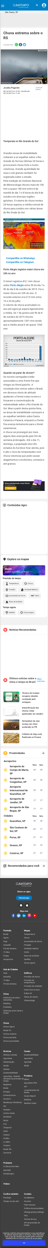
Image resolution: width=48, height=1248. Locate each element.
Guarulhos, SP (17, 821)
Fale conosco (29, 1205)
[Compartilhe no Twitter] (24, 45)
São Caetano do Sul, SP (18, 829)
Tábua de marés (31, 997)
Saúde (6, 1066)
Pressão (12, 590)
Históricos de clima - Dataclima (12, 999)
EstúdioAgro (8, 1174)
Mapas (27, 930)
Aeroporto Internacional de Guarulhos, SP (19, 790)
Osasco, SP (16, 845)
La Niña (6, 1142)
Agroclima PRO (30, 1083)
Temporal (7, 1128)
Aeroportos (8, 959)
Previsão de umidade (33, 986)
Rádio (26, 1066)
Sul (4, 1106)
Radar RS (7, 1149)
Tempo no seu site (11, 1201)
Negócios (7, 1084)
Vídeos (6, 1184)
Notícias (7, 1051)
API (25, 1087)
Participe (7, 1198)
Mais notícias (41, 680)
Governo (7, 1099)
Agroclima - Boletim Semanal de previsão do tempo (13, 1078)
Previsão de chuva (32, 977)
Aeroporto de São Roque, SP (19, 809)
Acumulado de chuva (33, 941)
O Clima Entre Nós (11, 1166)
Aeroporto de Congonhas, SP (18, 780)
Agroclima (7, 1058)
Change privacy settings (34, 1212)
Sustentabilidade (10, 1073)
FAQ (26, 1216)
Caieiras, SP (16, 853)
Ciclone (6, 1135)
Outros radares (9, 1034)
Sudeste (6, 1110)
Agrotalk (7, 1170)
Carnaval (7, 1153)
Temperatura (14, 583)
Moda (5, 1088)
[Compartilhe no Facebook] (20, 45)
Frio (5, 1124)
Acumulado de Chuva (17, 596)
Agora (6, 938)
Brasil (5, 934)
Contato (27, 1194)
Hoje (5, 941)
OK (24, 1243)
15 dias (6, 952)
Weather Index (30, 1103)
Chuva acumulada (11, 1041)
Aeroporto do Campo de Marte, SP (19, 770)
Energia (6, 1092)
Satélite (12, 612)
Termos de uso (30, 1219)
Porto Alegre (17, 285)
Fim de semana (9, 948)
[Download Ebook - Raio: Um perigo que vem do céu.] (24, 490)
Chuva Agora (29, 612)
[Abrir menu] (3, 6)
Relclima (7, 1003)
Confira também (10, 1194)
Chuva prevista (9, 1037)
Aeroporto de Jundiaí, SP (17, 800)
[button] (37, 5)
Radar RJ (7, 1030)
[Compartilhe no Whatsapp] (15, 45)
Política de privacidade (33, 1238)
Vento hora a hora (32, 990)
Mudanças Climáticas (12, 1102)
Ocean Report (30, 1096)
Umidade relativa (31, 948)
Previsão (7, 930)
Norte (5, 1120)
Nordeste (7, 1117)
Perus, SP (15, 837)
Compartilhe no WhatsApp (20, 258)
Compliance (29, 1198)
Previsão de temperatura (29, 981)
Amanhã (7, 945)
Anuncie (27, 1201)
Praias (6, 956)
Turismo (6, 1145)
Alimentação (8, 1062)
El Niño (6, 1138)
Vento (37, 596)
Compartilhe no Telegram (20, 262)
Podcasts (7, 1007)
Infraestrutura (9, 1095)
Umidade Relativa (31, 590)
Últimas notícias (10, 1055)
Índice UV (28, 993)
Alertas (6, 1069)
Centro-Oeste (9, 1113)
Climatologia (29, 1000)
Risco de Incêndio (15, 602)
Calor (5, 1131)
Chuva (30, 583)
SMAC (26, 1079)
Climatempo (24, 898)
